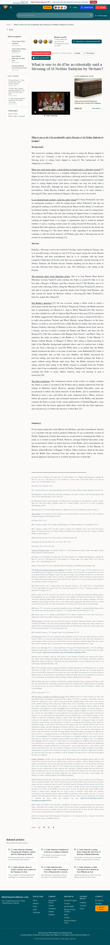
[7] (78, 199)
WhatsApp (90, 53)
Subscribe (36, 912)
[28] (64, 347)
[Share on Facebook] (53, 827)
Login (35, 909)
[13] (67, 253)
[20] (84, 293)
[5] (39, 179)
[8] (94, 199)
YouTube (83, 905)
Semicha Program (70, 900)
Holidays (51, 915)
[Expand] (9, 43)
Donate (93, 2)
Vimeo (82, 908)
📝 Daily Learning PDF (41, 58)
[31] (80, 408)
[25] (89, 313)
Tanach (51, 905)
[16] (89, 279)
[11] (50, 230)
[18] (77, 286)
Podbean (83, 902)
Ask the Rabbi (69, 906)
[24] (88, 309)
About (35, 906)
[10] (84, 223)
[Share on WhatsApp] (39, 827)
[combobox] (55, 15)
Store (66, 915)
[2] (102, 169)
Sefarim (51, 911)
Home (8, 25)
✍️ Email (77, 53)
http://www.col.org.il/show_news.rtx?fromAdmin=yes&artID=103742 (64, 652)
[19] (93, 286)
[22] (57, 296)
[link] (44, 25)
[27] (39, 333)
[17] (82, 283)
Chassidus (52, 908)
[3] (45, 172)
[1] (78, 159)
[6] (40, 193)
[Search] (91, 15)
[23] (54, 303)
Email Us (100, 900)
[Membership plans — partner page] (60, 7)
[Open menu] (10, 7)
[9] (90, 203)
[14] (51, 259)
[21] (101, 293)
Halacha (36, 903)
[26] (95, 316)
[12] (65, 237)
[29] (94, 351)
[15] (54, 279)
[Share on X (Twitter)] (49, 827)
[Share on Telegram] (44, 827)
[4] (95, 176)
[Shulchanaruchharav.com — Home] (5, 7)
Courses (67, 903)
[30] (42, 375)
